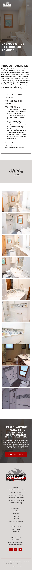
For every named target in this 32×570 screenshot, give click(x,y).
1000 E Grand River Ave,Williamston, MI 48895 (16, 544)
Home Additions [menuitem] (16, 492)
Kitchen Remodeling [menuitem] (16, 495)
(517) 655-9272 (16, 539)
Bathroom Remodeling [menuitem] (16, 498)
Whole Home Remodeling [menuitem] (16, 490)
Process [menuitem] (16, 514)
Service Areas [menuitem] (16, 527)
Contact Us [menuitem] (16, 529)
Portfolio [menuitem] (16, 519)
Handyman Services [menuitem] (16, 521)
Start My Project (16, 454)
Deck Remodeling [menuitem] (16, 503)
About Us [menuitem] (16, 516)
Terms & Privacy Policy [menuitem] (16, 567)
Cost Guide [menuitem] (16, 511)
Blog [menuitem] (16, 524)
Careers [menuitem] (16, 532)
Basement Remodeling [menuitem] (16, 500)
